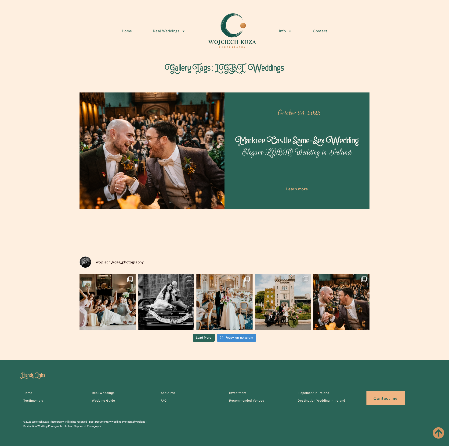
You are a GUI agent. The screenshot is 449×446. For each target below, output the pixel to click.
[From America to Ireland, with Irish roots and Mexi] (166, 302)
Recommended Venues (246, 400)
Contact (320, 30)
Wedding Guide (103, 400)
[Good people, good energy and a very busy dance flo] (108, 302)
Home (127, 30)
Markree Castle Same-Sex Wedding (297, 146)
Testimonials (33, 400)
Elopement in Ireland (313, 393)
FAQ (164, 400)
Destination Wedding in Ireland (321, 400)
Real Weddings (166, 30)
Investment (237, 393)
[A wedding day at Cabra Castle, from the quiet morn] (283, 302)
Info (282, 30)
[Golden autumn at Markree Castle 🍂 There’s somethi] (341, 302)
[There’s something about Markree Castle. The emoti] (224, 302)
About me (168, 393)
